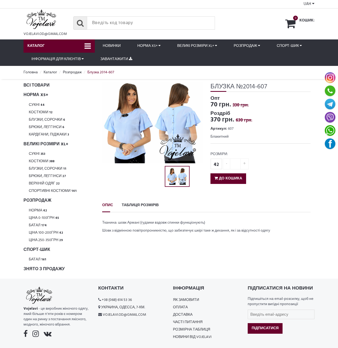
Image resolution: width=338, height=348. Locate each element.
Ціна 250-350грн (46, 240)
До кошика (230, 178)
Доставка (183, 315)
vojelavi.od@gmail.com (45, 34)
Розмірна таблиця (191, 330)
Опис (107, 205)
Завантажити (114, 59)
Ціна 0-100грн (44, 218)
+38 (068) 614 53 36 (117, 300)
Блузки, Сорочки (47, 120)
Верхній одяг (44, 183)
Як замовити (186, 300)
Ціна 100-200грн (46, 233)
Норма (38, 210)
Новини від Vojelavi (192, 337)
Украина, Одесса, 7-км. (123, 307)
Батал (38, 225)
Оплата (180, 307)
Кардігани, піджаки (49, 135)
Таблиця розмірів (140, 205)
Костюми (41, 112)
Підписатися (265, 328)
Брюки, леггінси (46, 127)
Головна (31, 72)
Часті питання (188, 322)
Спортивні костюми (53, 191)
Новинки (112, 46)
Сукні (37, 105)
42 (216, 164)
